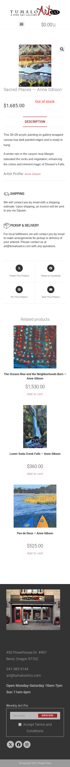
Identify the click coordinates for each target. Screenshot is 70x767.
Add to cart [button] (35, 394)
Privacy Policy (44, 763)
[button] (22, 24)
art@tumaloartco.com (17, 246)
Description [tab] (35, 121)
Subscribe (48, 715)
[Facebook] (18, 744)
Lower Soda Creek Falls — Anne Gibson (35, 454)
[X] (10, 744)
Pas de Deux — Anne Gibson (35, 533)
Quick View (37, 365)
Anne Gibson (33, 174)
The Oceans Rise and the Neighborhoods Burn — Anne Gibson (35, 376)
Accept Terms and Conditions (37, 727)
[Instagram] (27, 744)
